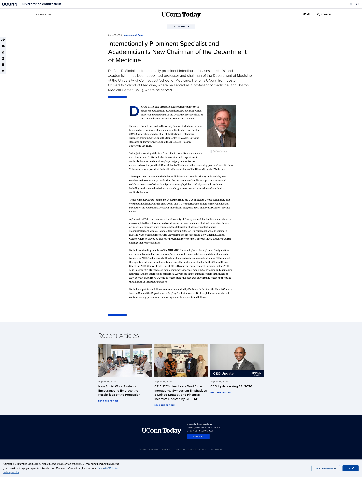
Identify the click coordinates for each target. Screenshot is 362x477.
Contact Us (192, 430)
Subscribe (198, 436)
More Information (326, 468)
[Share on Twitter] (3, 52)
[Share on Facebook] (3, 65)
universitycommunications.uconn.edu (203, 427)
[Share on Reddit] (3, 71)
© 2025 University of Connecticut (155, 449)
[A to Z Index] (357, 4)
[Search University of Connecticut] (351, 4)
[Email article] (3, 46)
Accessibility (216, 449)
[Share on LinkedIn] (3, 58)
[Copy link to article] (3, 40)
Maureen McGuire (133, 35)
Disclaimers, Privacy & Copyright (191, 449)
